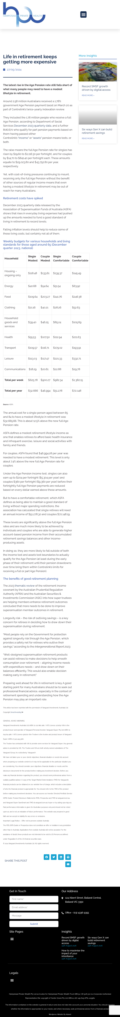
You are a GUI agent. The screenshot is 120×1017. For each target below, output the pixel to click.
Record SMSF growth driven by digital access (73, 940)
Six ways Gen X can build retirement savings (98, 940)
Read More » (88, 95)
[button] (83, 14)
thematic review (25, 585)
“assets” (37, 137)
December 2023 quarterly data (32, 125)
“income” (23, 137)
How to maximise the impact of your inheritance (73, 953)
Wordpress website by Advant (60, 1014)
